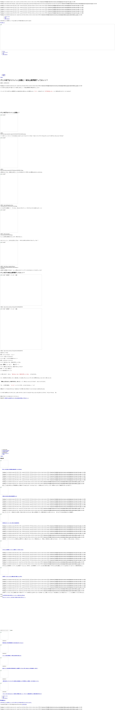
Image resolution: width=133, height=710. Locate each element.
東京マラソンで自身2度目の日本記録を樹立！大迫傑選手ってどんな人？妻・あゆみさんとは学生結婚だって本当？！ (20, 668)
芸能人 (2, 456)
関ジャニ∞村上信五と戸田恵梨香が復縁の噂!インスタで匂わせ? (12, 469)
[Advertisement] (31, 65)
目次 (5, 17)
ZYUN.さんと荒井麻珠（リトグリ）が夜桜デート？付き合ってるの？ (12, 549)
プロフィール (7, 16)
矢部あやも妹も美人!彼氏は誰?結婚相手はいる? (9, 496)
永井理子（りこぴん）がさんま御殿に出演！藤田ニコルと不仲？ (12, 576)
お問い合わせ (7, 18)
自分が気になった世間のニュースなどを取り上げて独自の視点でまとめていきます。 (16, 702)
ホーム (3, 51)
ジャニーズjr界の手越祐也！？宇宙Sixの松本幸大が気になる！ (12, 655)
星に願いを (2, 22)
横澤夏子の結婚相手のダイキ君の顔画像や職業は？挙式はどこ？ (17, 398)
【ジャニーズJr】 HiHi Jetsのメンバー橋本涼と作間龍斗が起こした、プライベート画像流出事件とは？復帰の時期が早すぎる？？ (22, 693)
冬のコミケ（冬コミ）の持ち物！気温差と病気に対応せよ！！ (14, 597)
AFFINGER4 (24, 704)
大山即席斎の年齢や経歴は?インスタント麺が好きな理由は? (13, 595)
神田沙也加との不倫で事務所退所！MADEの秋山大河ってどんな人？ (12, 642)
